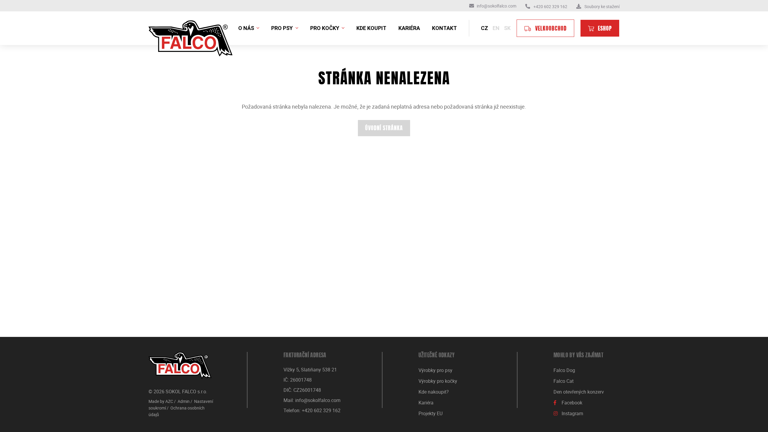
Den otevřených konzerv (579, 391)
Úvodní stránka (384, 128)
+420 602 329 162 (321, 410)
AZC (169, 401)
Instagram (572, 413)
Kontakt (444, 28)
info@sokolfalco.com (317, 400)
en (496, 28)
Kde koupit (371, 28)
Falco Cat (564, 381)
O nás (246, 28)
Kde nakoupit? (433, 391)
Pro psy (282, 28)
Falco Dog (564, 370)
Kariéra (409, 28)
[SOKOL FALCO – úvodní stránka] (180, 365)
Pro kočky (325, 28)
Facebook (572, 402)
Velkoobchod (551, 29)
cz (484, 28)
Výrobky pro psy (435, 370)
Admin (184, 401)
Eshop (605, 29)
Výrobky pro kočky (437, 381)
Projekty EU (430, 413)
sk (507, 28)
